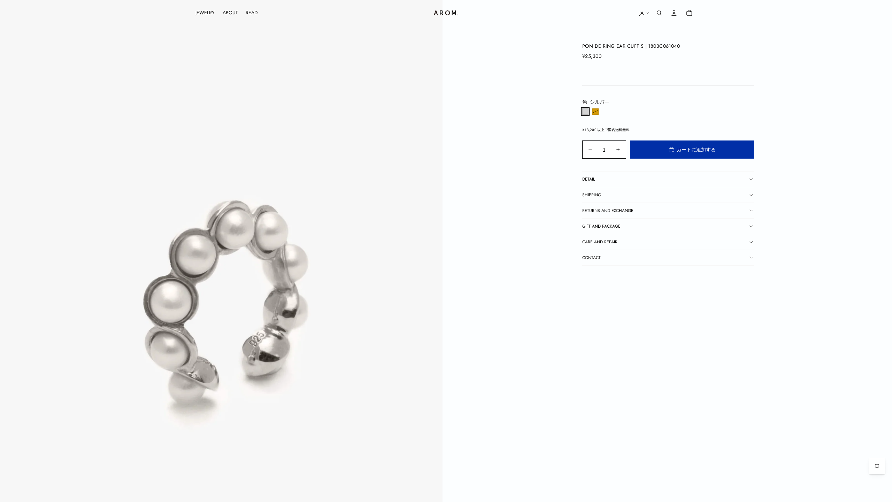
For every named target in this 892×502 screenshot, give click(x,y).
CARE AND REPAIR (599, 242)
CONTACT (591, 257)
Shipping (591, 195)
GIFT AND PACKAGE (601, 226)
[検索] (659, 13)
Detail (588, 179)
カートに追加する (696, 149)
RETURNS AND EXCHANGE (607, 210)
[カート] (689, 13)
